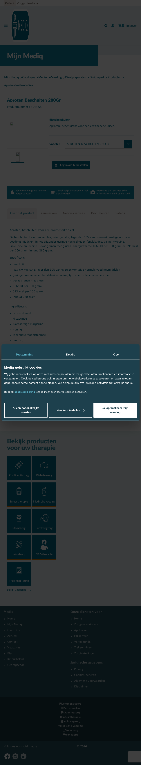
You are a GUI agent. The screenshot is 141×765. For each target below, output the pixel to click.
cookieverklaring (25, 392)
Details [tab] (70, 354)
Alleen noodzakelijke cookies (26, 410)
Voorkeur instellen (68, 410)
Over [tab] (116, 354)
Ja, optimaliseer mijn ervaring (115, 410)
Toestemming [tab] (24, 354)
